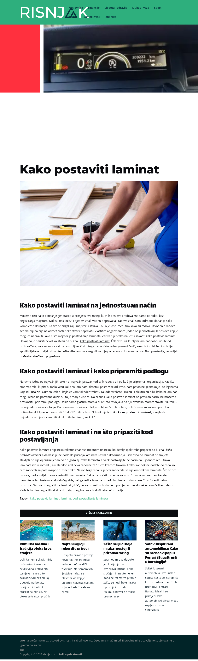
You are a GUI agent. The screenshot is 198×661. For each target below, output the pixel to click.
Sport (157, 7)
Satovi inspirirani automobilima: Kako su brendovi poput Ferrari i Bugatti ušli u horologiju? (161, 553)
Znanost (111, 17)
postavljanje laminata (93, 498)
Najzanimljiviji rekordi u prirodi (75, 546)
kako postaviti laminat (44, 498)
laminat (66, 498)
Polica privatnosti (70, 654)
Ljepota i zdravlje (116, 7)
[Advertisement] (99, 123)
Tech (72, 17)
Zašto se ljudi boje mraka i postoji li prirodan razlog (117, 548)
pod (75, 498)
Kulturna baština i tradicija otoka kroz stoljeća (35, 548)
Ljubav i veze (140, 7)
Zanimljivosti (92, 17)
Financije (94, 7)
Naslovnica (76, 7)
